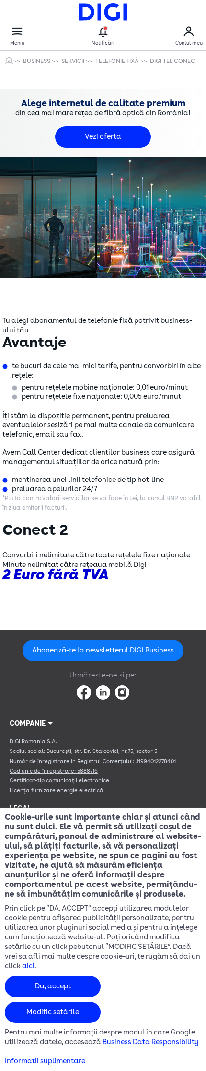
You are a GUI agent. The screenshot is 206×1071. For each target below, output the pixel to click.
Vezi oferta (103, 136)
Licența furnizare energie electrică (56, 790)
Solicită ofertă (103, 590)
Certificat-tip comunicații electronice (59, 780)
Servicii (73, 61)
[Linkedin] (103, 692)
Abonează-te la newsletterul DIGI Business (103, 650)
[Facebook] (84, 692)
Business (37, 61)
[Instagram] (122, 692)
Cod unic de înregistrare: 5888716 (54, 771)
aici (28, 966)
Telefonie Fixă (117, 61)
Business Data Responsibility (151, 1041)
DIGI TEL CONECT (175, 61)
